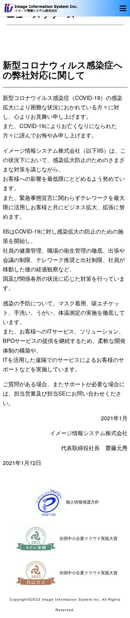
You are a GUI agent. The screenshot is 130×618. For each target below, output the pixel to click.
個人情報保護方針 (82, 502)
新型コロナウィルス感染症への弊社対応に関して (63, 69)
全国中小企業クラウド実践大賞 (88, 538)
